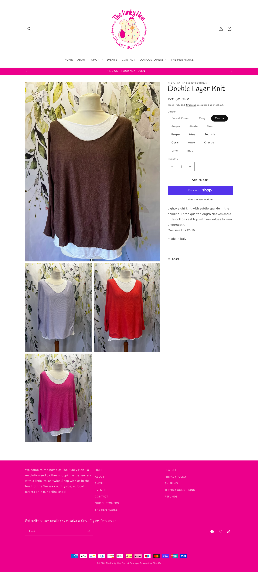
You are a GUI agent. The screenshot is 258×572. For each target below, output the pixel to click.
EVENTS (100, 489)
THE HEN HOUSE (106, 509)
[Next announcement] (231, 71)
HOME (99, 470)
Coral (175, 142)
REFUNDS (171, 496)
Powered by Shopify (150, 563)
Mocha (219, 118)
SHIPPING (171, 483)
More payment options (200, 199)
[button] (29, 29)
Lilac (194, 135)
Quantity (173, 159)
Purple (177, 127)
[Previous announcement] (26, 71)
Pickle (196, 127)
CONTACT (101, 496)
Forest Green (182, 119)
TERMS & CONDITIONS (180, 489)
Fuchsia (210, 134)
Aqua (193, 143)
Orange (209, 142)
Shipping (191, 105)
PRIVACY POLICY (176, 476)
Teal (211, 127)
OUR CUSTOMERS (107, 503)
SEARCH (170, 470)
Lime (176, 151)
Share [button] (176, 258)
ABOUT (99, 476)
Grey (204, 119)
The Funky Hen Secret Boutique (122, 563)
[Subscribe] (89, 531)
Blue (192, 151)
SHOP (99, 483)
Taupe (177, 135)
